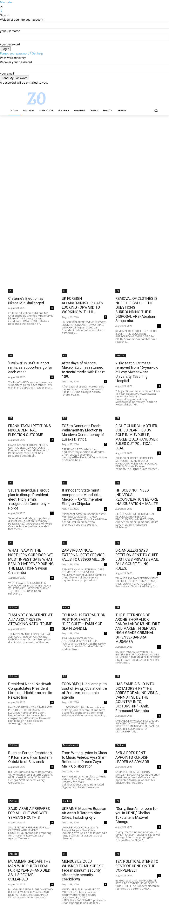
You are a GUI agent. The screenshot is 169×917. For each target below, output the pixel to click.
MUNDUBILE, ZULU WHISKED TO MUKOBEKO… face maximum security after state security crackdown (84, 870)
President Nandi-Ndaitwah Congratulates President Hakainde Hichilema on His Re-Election (30, 690)
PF (10, 290)
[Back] (1, 11)
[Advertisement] (84, 146)
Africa (66, 607)
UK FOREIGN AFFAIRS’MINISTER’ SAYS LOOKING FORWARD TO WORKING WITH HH (82, 305)
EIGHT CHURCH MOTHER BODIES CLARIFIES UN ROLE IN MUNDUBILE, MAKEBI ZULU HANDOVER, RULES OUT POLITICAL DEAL (136, 437)
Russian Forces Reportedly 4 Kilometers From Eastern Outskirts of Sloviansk (30, 757)
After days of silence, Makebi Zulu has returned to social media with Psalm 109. (84, 370)
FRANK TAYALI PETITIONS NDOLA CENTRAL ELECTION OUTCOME (29, 430)
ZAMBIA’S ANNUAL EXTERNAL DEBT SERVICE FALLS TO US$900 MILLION (84, 554)
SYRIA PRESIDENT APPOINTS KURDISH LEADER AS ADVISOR (132, 757)
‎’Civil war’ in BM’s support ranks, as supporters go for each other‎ (30, 367)
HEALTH (120, 355)
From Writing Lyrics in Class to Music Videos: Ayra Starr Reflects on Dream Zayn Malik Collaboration (84, 759)
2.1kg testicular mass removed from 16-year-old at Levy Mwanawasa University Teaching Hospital (136, 372)
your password (10, 44)
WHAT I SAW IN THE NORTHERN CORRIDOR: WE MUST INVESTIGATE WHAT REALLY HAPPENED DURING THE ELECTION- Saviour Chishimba (31, 561)
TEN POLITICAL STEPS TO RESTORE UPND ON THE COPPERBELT (136, 865)
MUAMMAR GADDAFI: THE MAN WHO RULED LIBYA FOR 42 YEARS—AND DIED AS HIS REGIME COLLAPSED (29, 870)
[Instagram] (141, 87)
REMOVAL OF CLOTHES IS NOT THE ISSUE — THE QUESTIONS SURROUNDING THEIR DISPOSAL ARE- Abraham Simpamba (136, 309)
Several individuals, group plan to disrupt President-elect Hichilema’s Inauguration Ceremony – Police (29, 499)
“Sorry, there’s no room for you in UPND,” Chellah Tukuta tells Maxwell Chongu (136, 815)
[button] (156, 110)
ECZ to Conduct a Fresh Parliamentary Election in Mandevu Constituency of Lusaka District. (83, 432)
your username (10, 31)
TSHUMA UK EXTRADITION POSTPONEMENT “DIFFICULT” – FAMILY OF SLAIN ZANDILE (84, 621)
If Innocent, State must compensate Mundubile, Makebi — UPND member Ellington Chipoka (82, 497)
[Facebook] (135, 87)
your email (7, 73)
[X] (147, 87)
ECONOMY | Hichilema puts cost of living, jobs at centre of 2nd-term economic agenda (84, 690)
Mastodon (6, 2)
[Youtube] (158, 87)
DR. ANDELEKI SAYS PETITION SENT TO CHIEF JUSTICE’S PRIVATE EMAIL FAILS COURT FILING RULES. (137, 559)
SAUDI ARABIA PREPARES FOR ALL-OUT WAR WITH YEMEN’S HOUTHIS (29, 813)
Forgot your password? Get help (21, 53)
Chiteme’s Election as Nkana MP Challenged (26, 300)
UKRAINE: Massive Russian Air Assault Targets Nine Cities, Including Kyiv (84, 813)
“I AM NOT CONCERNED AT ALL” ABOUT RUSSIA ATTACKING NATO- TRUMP (30, 619)
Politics (13, 607)
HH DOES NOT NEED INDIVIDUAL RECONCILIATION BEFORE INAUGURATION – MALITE (136, 497)
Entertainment (70, 745)
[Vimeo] (152, 87)
